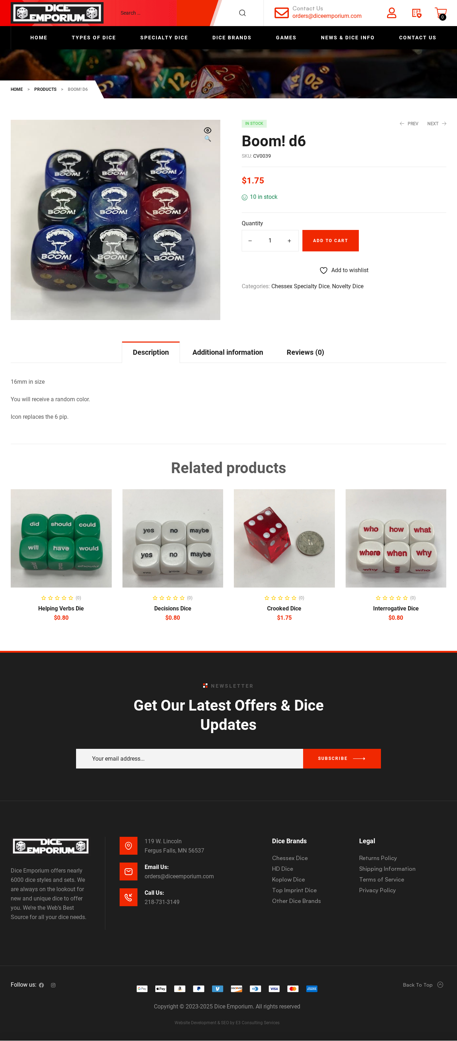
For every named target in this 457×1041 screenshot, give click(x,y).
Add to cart (330, 240)
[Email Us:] (128, 871)
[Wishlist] (416, 13)
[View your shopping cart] (441, 13)
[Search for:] (187, 13)
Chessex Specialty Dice (300, 286)
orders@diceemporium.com (327, 16)
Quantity (252, 223)
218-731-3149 (162, 902)
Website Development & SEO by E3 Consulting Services (227, 1022)
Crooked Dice (284, 608)
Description (151, 352)
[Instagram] (53, 985)
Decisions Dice (172, 608)
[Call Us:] (128, 897)
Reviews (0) (305, 352)
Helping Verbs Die (61, 608)
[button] (207, 135)
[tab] (151, 352)
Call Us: (154, 892)
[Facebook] (41, 985)
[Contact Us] (282, 13)
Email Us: (157, 867)
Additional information (227, 352)
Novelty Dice (347, 286)
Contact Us (307, 8)
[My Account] (391, 13)
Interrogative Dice (396, 608)
